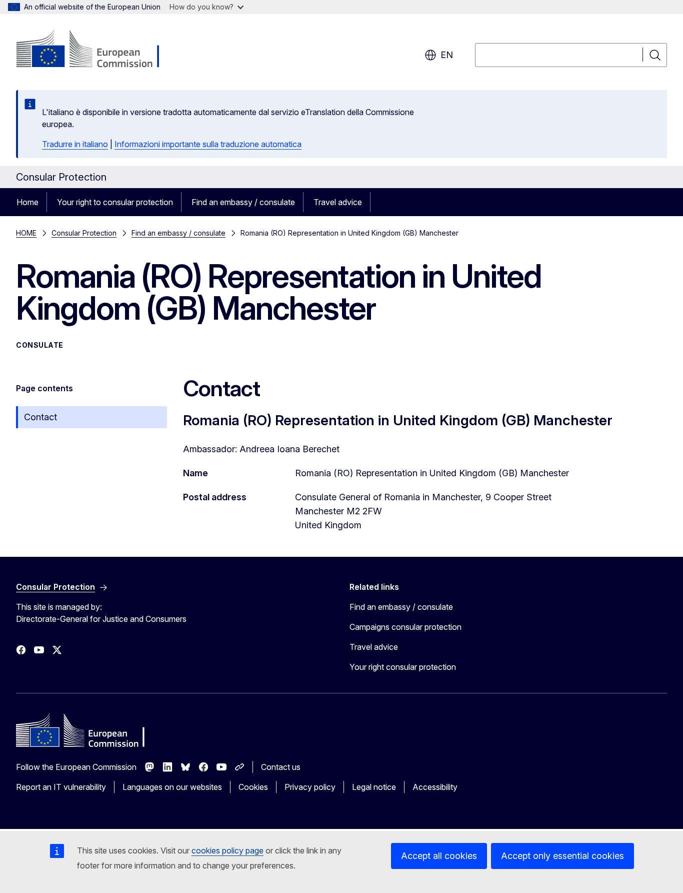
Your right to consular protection (115, 202)
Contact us (280, 767)
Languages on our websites (172, 787)
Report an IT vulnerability (61, 787)
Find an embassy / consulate (243, 202)
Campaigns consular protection (406, 627)
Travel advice (338, 202)
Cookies (253, 787)
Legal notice (374, 787)
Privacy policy (310, 787)
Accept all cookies (439, 855)
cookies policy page (228, 850)
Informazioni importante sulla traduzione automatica (208, 144)
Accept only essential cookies (562, 855)
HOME (26, 233)
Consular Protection (84, 233)
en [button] (446, 55)
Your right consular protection (403, 667)
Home (27, 202)
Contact (40, 417)
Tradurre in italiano (75, 144)
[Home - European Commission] (97, 50)
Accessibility (435, 787)
